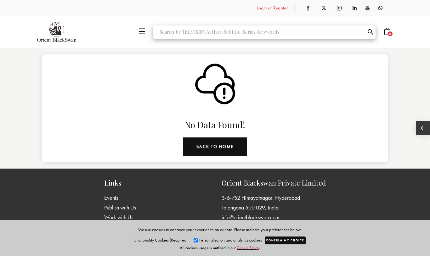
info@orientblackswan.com (250, 217)
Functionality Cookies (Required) (160, 240)
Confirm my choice (285, 240)
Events (111, 197)
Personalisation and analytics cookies (230, 240)
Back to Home (215, 146)
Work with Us (118, 217)
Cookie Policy (248, 247)
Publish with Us (120, 207)
